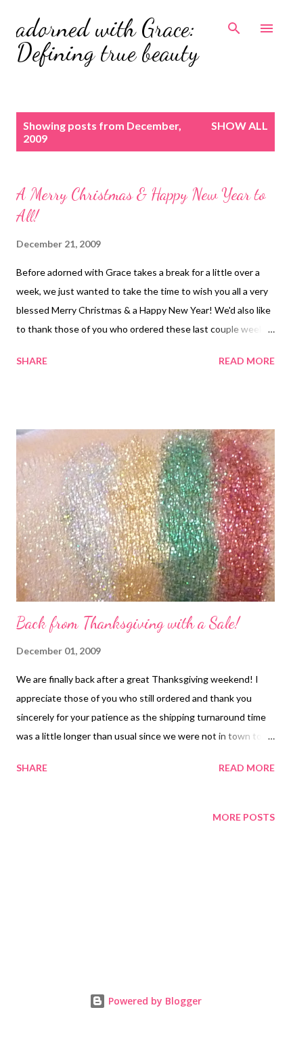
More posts (243, 817)
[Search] (234, 24)
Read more (247, 360)
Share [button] (31, 360)
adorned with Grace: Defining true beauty (107, 40)
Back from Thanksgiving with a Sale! (128, 623)
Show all (239, 125)
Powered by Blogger (154, 1000)
